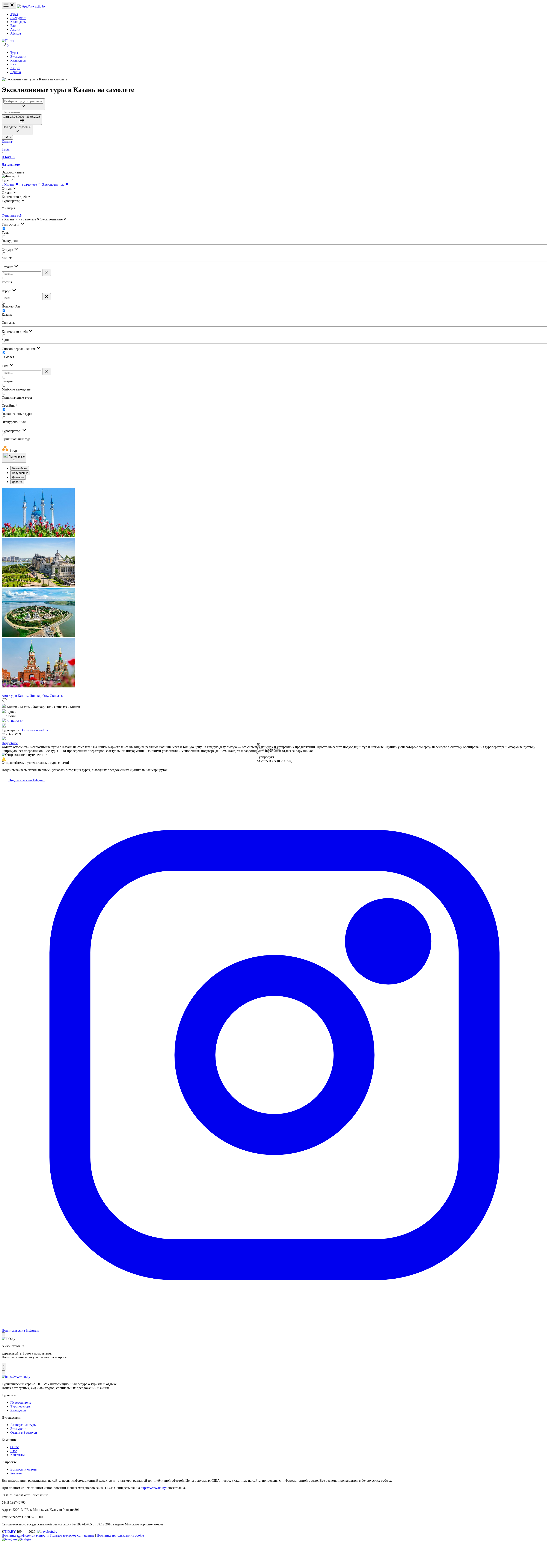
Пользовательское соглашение (72, 1535)
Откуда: (8, 250)
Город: (7, 291)
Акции (15, 29)
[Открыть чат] (4, 1366)
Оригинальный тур (16, 439)
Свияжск (8, 322)
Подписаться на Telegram (26, 780)
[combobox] (23, 101)
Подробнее (10, 743)
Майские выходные (16, 389)
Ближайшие (19, 468)
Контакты (17, 1455)
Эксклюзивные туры (17, 414)
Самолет (8, 357)
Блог (13, 25)
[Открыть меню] (9, 5)
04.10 (19, 721)
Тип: (5, 366)
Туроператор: (12, 431)
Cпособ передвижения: (19, 349)
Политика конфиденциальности (25, 1535)
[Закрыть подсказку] (3, 1334)
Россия (7, 282)
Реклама (16, 1473)
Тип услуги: (11, 224)
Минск (7, 258)
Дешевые (18, 477)
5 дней (6, 340)
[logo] (31, 6)
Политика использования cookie (120, 1535)
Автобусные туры (23, 1425)
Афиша (15, 33)
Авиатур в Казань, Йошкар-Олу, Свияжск (32, 696)
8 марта (7, 381)
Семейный (9, 405)
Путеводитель (20, 1402)
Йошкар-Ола (11, 306)
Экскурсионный (14, 422)
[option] (278, 468)
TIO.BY (10, 1531)
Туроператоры (20, 1406)
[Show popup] (23, 104)
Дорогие (17, 482)
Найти (7, 137)
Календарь (18, 22)
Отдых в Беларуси (23, 1432)
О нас (14, 1447)
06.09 (11, 721)
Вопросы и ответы (24, 1469)
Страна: (8, 267)
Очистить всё (11, 215)
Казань (7, 314)
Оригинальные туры (17, 397)
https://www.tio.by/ (154, 1488)
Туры (14, 14)
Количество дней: (15, 331)
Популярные (20, 473)
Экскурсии (18, 18)
